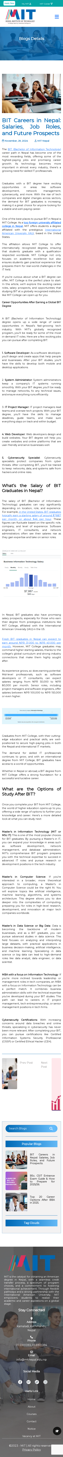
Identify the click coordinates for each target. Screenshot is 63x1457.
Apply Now (9, 3)
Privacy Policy (31, 1449)
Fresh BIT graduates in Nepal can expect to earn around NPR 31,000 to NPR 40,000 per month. (31, 643)
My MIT (25, 4)
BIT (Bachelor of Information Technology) (34, 149)
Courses (31, 1414)
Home (31, 1399)
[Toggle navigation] (57, 17)
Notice (32, 1428)
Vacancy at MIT (31, 1436)
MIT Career (45, 4)
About (31, 1406)
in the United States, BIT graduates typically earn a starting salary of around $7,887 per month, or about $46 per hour (31, 515)
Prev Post (26, 1062)
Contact (31, 1421)
